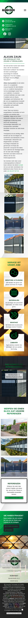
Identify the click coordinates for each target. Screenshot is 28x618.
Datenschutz (6, 567)
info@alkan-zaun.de (10, 26)
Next (27, 382)
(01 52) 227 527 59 (10, 21)
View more (14, 383)
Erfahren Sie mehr (14, 497)
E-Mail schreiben (12, 526)
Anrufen (9, 530)
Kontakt (20, 165)
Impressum (15, 567)
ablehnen (11, 598)
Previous (1, 382)
